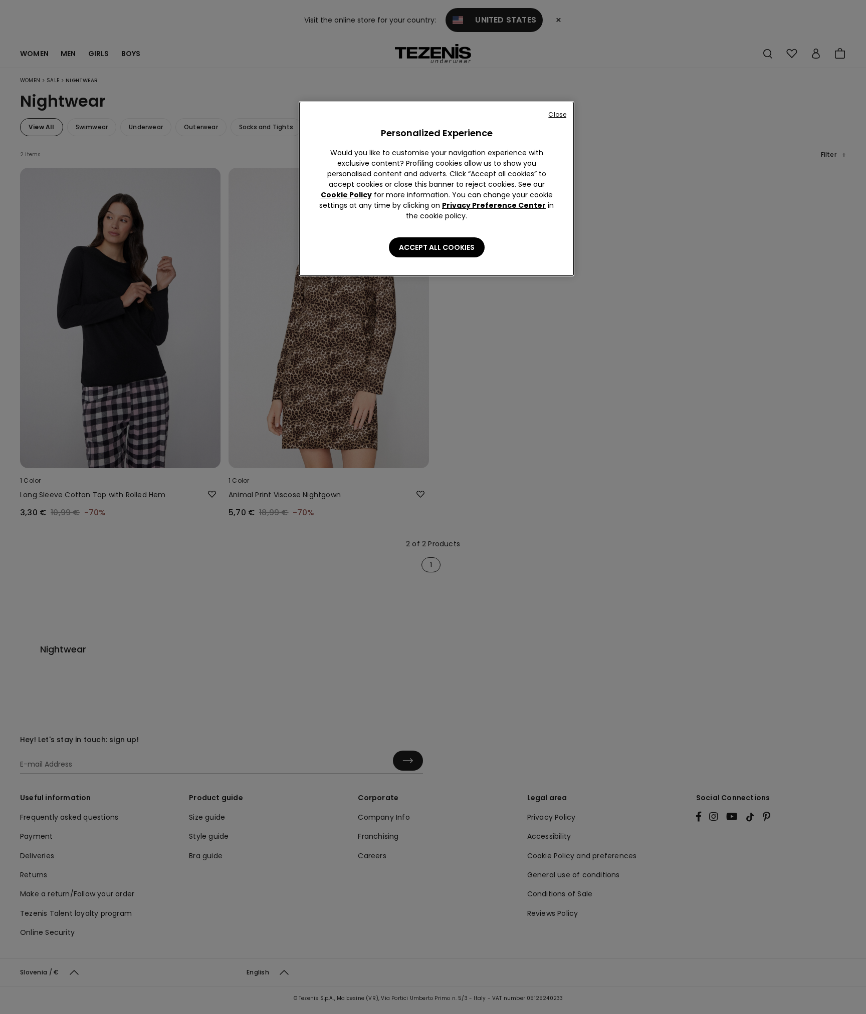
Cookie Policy (346, 195)
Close (557, 114)
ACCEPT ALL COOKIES (437, 247)
